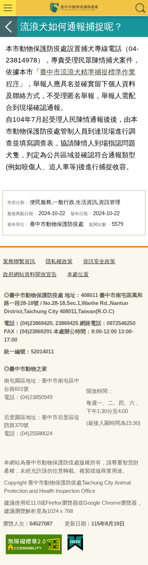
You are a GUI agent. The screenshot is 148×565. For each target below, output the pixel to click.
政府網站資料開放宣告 (30, 274)
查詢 (140, 8)
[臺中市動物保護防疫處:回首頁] (74, 8)
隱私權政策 (59, 261)
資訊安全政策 (99, 261)
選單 (8, 8)
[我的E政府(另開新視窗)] (75, 542)
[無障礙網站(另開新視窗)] (34, 544)
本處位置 (78, 274)
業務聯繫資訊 (19, 261)
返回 (8, 26)
